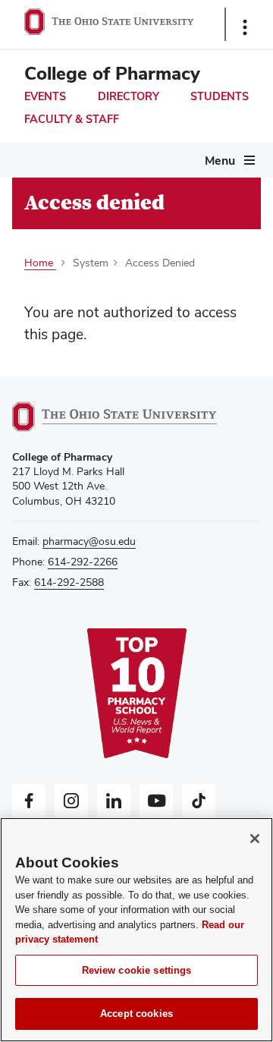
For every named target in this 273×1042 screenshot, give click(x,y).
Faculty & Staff (71, 119)
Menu (220, 160)
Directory (128, 96)
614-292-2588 (69, 582)
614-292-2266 (83, 561)
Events (45, 96)
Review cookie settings (137, 970)
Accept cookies (136, 1013)
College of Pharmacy (112, 73)
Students (219, 96)
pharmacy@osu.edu (89, 541)
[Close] (254, 838)
